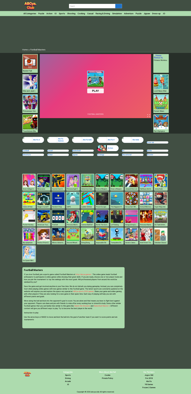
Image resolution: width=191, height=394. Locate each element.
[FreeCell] (58, 222)
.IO (164, 13)
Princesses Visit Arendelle (30, 111)
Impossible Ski (101, 243)
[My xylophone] (29, 240)
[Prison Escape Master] (102, 204)
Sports (62, 13)
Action (49, 13)
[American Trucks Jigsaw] (43, 222)
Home (25, 50)
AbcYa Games (61, 140)
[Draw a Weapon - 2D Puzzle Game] (102, 186)
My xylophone (27, 243)
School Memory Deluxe (148, 207)
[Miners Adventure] (58, 240)
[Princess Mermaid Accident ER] (73, 222)
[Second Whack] (73, 240)
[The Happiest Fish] (117, 204)
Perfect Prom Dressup (45, 243)
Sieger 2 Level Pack (44, 207)
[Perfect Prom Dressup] (43, 240)
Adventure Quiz (86, 189)
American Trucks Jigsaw (46, 225)
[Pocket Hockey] (29, 222)
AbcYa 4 (111, 140)
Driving (68, 378)
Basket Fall (27, 71)
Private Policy (107, 378)
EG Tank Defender (161, 225)
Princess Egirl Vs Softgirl (75, 189)
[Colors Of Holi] (29, 204)
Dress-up (156, 13)
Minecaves (41, 189)
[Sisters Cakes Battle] (131, 240)
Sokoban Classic (160, 243)
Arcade (68, 381)
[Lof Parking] (117, 222)
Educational (126, 155)
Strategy (100, 155)
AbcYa (149, 381)
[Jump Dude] (161, 186)
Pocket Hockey (28, 225)
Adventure (128, 13)
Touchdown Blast (30, 131)
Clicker (50, 155)
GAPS (69, 207)
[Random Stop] (58, 204)
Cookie (107, 375)
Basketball (76, 151)
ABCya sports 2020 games (83, 291)
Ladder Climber (86, 207)
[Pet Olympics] (161, 129)
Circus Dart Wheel (131, 207)
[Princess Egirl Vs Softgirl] (73, 186)
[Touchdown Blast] (30, 129)
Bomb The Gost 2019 (103, 225)
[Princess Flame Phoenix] (146, 222)
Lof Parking (115, 225)
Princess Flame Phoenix (148, 225)
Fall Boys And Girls (146, 189)
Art (123, 151)
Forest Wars (159, 111)
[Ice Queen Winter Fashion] (29, 258)
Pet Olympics (159, 131)
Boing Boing (85, 243)
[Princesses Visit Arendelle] (30, 109)
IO (56, 13)
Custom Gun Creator (59, 189)
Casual (90, 13)
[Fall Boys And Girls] (146, 186)
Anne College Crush (30, 189)
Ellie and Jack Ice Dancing (30, 91)
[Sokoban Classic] (161, 240)
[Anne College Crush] (29, 186)
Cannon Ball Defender (89, 225)
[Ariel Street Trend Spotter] (146, 240)
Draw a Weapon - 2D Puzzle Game (108, 189)
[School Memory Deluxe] (146, 204)
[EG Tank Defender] (161, 222)
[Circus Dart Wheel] (131, 204)
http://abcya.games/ (84, 274)
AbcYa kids (87, 140)
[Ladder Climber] (87, 204)
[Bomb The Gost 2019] (102, 222)
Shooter (150, 155)
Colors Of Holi (27, 207)
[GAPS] (73, 204)
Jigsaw (147, 13)
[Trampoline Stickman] (117, 240)
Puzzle (41, 13)
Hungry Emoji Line (131, 225)
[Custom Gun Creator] (58, 186)
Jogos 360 (149, 375)
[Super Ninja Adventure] (161, 204)
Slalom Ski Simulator (82, 306)
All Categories (29, 13)
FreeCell (55, 225)
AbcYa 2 (36, 140)
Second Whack (72, 243)
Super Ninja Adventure (162, 207)
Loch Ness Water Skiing (161, 91)
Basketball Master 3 (102, 306)
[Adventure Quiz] (87, 186)
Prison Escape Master (104, 207)
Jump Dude (159, 189)
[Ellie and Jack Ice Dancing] (30, 88)
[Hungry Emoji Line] (131, 222)
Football (25, 151)
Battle (149, 151)
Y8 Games (149, 384)
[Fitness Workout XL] (161, 58)
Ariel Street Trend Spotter (149, 243)
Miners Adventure (58, 243)
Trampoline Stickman (118, 243)
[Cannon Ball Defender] (87, 222)
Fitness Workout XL (161, 60)
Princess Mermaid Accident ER (78, 225)
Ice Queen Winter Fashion (32, 260)
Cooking (81, 13)
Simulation (117, 13)
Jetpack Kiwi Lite (131, 189)
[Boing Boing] (87, 240)
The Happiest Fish (117, 207)
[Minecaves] (43, 186)
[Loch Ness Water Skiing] (161, 88)
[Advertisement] (95, 32)
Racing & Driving (103, 13)
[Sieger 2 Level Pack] (43, 204)
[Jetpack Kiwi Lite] (131, 186)
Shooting (71, 13)
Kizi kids (136, 140)
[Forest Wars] (161, 109)
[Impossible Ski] (102, 240)
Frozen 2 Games (149, 387)
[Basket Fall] (30, 68)
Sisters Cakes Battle (132, 243)
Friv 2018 (149, 378)
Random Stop (57, 207)
